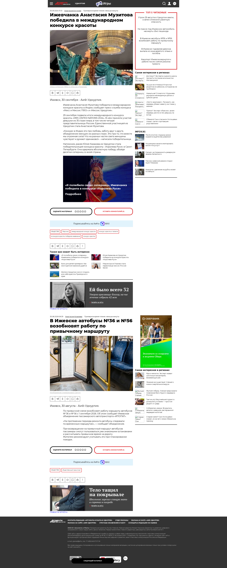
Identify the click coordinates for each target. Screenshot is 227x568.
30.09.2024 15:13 (56, 11)
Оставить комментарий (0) (113, 211)
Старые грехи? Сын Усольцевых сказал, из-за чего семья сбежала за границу (161, 419)
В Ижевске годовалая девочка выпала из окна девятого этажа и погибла (156, 51)
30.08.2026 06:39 (56, 317)
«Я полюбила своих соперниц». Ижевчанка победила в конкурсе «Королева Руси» (96, 187)
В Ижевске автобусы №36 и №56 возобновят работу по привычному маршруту (156, 40)
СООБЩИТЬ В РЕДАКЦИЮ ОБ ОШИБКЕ (142, 523)
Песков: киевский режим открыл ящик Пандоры (159, 162)
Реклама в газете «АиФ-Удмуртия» (145, 520)
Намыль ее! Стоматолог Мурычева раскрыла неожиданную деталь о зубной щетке (160, 95)
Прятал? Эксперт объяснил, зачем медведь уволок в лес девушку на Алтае (160, 113)
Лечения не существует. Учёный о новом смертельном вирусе (160, 383)
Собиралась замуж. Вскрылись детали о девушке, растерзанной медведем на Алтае (159, 410)
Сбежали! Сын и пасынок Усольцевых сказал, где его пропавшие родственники (161, 121)
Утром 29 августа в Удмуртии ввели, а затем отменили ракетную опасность (156, 19)
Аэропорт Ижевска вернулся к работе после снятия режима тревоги (156, 61)
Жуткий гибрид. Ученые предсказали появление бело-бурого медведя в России (161, 393)
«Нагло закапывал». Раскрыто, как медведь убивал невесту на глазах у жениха (161, 104)
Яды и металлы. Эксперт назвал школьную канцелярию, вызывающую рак (159, 375)
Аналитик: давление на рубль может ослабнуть (161, 170)
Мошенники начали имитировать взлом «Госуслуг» (159, 144)
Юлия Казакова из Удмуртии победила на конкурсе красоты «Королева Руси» (116, 257)
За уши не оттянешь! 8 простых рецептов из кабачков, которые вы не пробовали (161, 87)
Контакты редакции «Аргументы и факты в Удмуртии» (90, 520)
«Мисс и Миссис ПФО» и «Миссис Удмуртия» (68, 87)
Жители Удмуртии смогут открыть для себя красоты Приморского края (75, 274)
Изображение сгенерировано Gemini (65, 393)
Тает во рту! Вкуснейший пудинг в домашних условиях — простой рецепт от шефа (160, 401)
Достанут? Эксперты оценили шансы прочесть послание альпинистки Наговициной (161, 78)
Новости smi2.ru (58, 308)
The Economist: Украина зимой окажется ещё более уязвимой (158, 136)
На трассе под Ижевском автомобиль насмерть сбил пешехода (156, 30)
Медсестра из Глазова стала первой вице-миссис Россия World (114, 266)
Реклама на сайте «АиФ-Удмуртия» (82, 523)
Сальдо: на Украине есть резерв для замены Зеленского (160, 153)
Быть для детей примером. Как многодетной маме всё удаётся (74, 265)
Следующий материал (93, 561)
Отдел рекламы (121, 520)
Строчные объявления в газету (112, 523)
